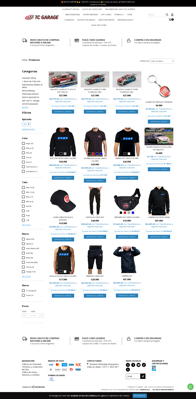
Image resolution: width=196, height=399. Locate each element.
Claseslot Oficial (70, 9)
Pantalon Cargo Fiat (95, 217)
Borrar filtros (28, 129)
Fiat (25, 124)
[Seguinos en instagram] (128, 365)
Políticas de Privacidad (31, 364)
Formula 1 (119, 14)
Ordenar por (145, 61)
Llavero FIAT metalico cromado (159, 102)
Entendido (139, 396)
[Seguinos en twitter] (128, 370)
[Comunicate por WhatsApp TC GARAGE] (190, 387)
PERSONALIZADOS (125, 20)
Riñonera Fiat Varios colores (127, 217)
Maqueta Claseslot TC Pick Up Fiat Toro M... (63, 90)
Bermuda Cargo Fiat (95, 276)
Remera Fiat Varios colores (127, 158)
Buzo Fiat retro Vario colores (63, 158)
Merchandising (72, 14)
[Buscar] (167, 14)
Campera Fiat (127, 276)
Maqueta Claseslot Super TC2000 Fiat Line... (95, 90)
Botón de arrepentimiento (163, 390)
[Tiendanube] (33, 388)
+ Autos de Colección (31, 81)
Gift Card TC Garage (30, 100)
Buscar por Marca (86, 20)
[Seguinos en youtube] (139, 365)
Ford (129, 14)
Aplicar (42, 315)
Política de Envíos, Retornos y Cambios (31, 373)
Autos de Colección (92, 9)
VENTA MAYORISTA (106, 20)
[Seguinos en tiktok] (144, 365)
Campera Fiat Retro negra (159, 217)
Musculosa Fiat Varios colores (63, 276)
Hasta (33, 311)
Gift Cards (106, 14)
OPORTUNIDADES (90, 14)
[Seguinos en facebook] (133, 365)
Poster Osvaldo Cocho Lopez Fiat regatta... (159, 148)
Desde (24, 311)
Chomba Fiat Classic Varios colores (95, 159)
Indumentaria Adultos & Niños (120, 9)
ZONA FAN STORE (98, 25)
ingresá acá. (145, 390)
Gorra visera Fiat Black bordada (63, 218)
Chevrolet (70, 20)
